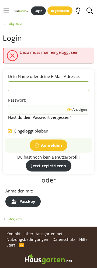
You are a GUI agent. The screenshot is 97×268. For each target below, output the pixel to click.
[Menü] (6, 10)
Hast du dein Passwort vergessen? (39, 117)
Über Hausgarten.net (44, 233)
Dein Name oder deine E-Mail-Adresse (43, 76)
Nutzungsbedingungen (27, 239)
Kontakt (13, 233)
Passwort (16, 100)
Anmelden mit (18, 191)
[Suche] (89, 10)
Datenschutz (64, 239)
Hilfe (83, 239)
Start (10, 245)
